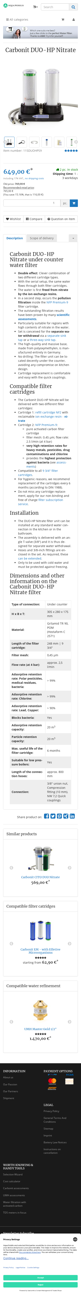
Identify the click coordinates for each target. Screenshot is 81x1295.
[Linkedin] (72, 816)
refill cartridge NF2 (48, 412)
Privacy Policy (51, 1111)
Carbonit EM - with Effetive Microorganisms (40, 951)
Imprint (48, 1135)
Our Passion (10, 1084)
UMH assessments (14, 1195)
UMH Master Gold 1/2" (40, 1029)
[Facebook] (46, 816)
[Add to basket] (74, 203)
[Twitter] (52, 816)
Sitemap (48, 1128)
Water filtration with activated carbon (14, 1203)
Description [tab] (14, 238)
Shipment (8, 1098)
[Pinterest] (59, 816)
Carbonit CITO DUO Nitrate (40, 877)
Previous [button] (11, 868)
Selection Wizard (12, 1174)
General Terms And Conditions (55, 1119)
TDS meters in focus (14, 1212)
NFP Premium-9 (57, 302)
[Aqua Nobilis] (13, 5)
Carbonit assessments (16, 1188)
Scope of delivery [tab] (42, 238)
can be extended (29, 558)
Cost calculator (11, 1181)
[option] (40, 868)
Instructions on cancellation (52, 1151)
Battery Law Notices (55, 1142)
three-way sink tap (42, 340)
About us (8, 1077)
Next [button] (70, 868)
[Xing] (65, 816)
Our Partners (10, 1091)
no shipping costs (34, 178)
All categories (18, 19)
